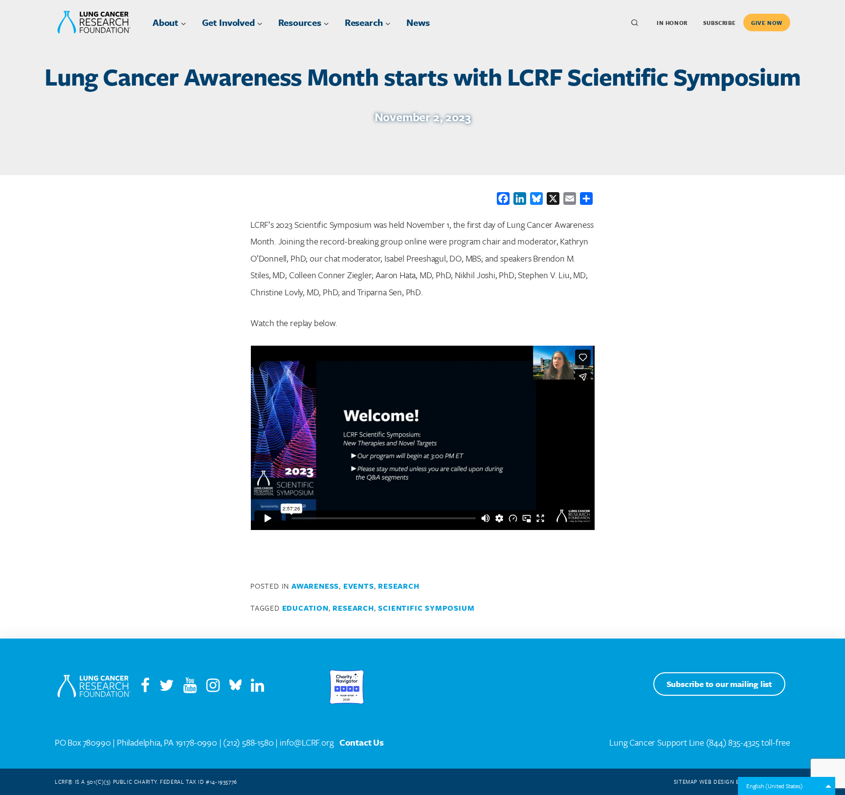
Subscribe (719, 23)
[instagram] (216, 687)
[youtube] (193, 687)
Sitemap (685, 781)
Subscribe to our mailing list (719, 684)
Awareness (315, 585)
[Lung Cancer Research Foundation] (94, 687)
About (165, 22)
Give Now (766, 23)
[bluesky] (235, 687)
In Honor (672, 23)
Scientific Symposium (426, 607)
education (305, 607)
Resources (299, 22)
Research (364, 22)
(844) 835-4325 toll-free (748, 742)
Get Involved (228, 22)
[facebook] (145, 687)
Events (358, 585)
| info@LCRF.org (304, 742)
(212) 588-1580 (248, 742)
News (417, 22)
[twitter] (166, 687)
